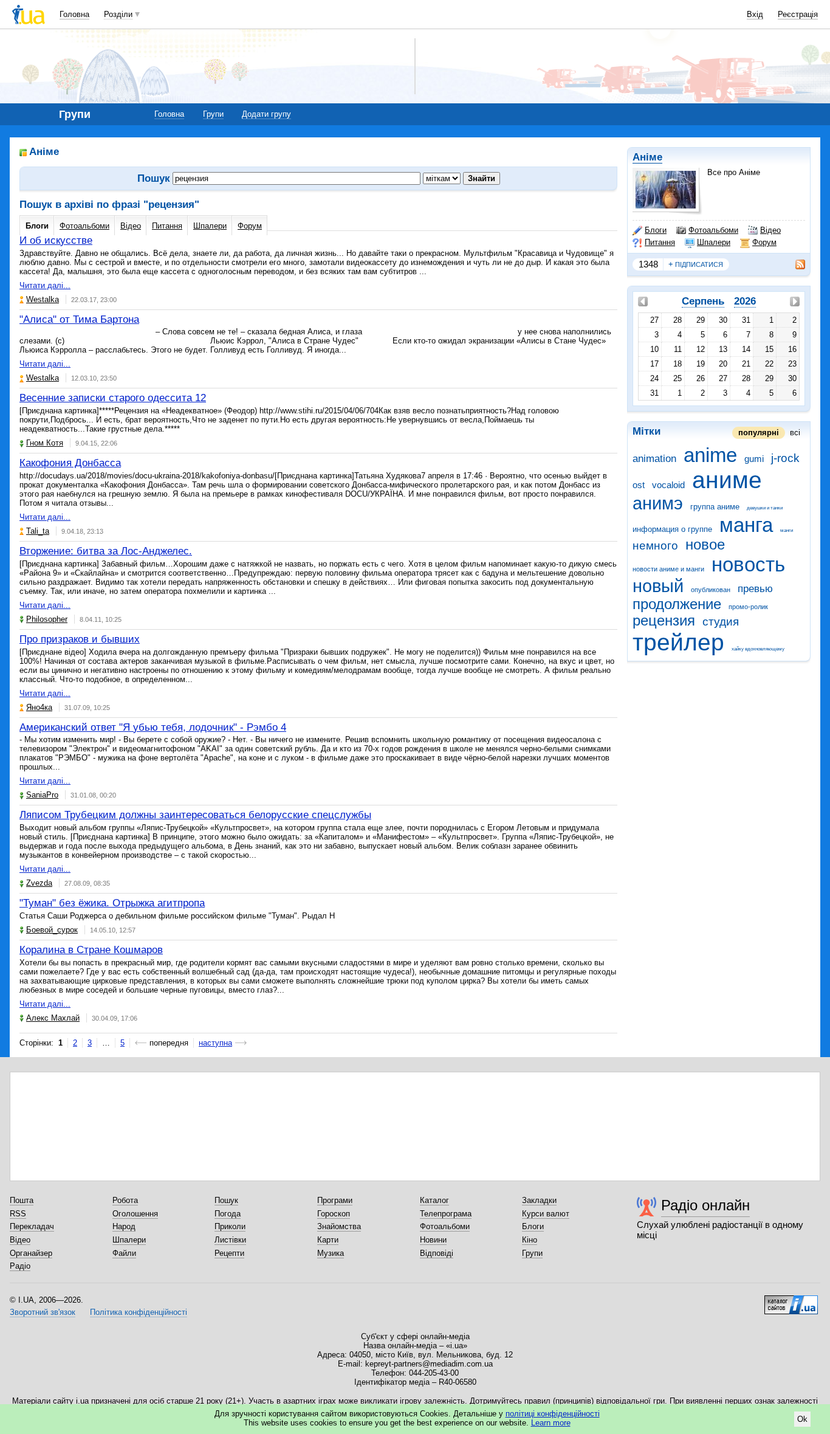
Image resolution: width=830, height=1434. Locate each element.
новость (748, 564)
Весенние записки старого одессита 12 (112, 398)
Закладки (539, 1200)
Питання (660, 242)
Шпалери (713, 242)
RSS (18, 1213)
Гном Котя (44, 442)
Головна (74, 14)
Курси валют (545, 1213)
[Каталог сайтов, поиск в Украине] (791, 1300)
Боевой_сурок (52, 929)
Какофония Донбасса (70, 463)
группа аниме (714, 506)
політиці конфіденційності (553, 1413)
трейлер (678, 642)
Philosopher (46, 619)
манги (786, 530)
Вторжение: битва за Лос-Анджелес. (105, 551)
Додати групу (266, 114)
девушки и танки (765, 508)
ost (639, 485)
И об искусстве (55, 240)
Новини (433, 1239)
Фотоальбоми (713, 230)
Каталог (434, 1200)
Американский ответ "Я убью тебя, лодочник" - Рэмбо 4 (152, 727)
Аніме (647, 157)
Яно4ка (39, 707)
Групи (213, 114)
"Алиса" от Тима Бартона (79, 319)
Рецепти (229, 1253)
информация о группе (672, 529)
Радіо (20, 1265)
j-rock (785, 458)
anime (710, 455)
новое (705, 545)
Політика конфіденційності (138, 1312)
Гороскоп (333, 1213)
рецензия (664, 621)
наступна (215, 1042)
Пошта (21, 1200)
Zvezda (39, 883)
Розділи (118, 14)
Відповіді (436, 1253)
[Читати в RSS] (794, 264)
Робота (125, 1200)
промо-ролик (748, 606)
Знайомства (339, 1226)
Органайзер (31, 1253)
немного (655, 545)
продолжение (677, 604)
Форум (764, 242)
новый (658, 586)
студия (720, 621)
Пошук (226, 1200)
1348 (648, 264)
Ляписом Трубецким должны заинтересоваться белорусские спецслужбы (195, 815)
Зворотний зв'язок (42, 1312)
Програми (334, 1200)
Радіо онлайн (705, 1205)
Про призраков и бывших (79, 639)
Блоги (656, 230)
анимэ (658, 503)
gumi (754, 458)
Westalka (42, 299)
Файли (124, 1253)
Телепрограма (446, 1213)
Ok (802, 1419)
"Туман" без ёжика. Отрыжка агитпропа (112, 903)
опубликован (710, 589)
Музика (330, 1253)
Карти (327, 1239)
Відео (770, 230)
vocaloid (668, 485)
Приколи (229, 1226)
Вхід (755, 14)
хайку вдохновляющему (758, 649)
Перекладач (32, 1226)
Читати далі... (44, 285)
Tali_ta (37, 531)
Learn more (551, 1422)
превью (755, 589)
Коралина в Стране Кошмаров (91, 950)
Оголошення (135, 1213)
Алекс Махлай (53, 1017)
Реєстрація (798, 14)
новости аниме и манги (668, 569)
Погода (227, 1213)
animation (654, 458)
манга (746, 525)
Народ (123, 1226)
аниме (727, 480)
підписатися (695, 264)
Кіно (529, 1239)
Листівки (230, 1239)
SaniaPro (42, 794)
